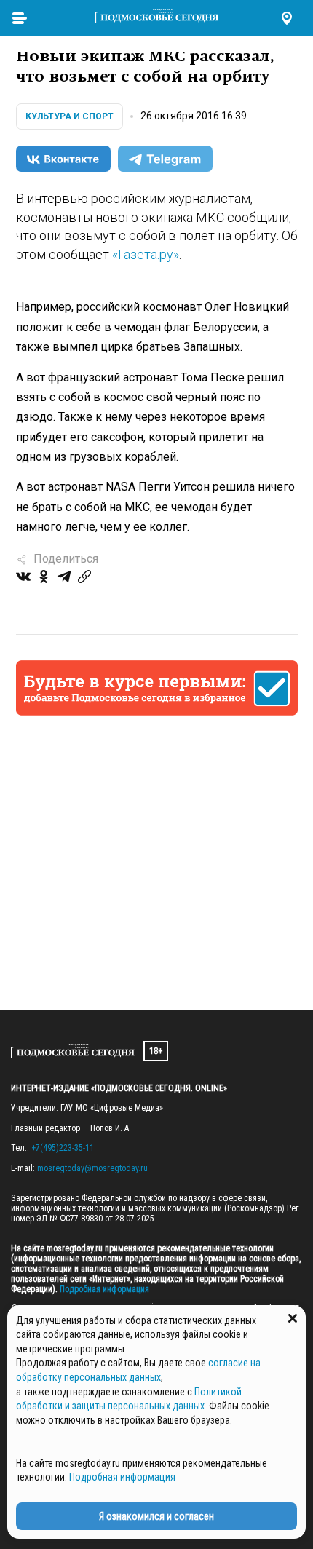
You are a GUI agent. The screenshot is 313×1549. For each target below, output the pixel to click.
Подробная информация (103, 1289)
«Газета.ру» (145, 254)
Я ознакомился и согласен (156, 1516)
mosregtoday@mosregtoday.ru (92, 1168)
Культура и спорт (69, 116)
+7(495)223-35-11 (62, 1148)
